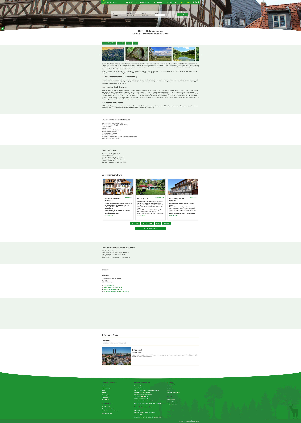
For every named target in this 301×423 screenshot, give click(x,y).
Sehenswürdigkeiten (109, 43)
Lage (135, 43)
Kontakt (181, 421)
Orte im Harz (186, 2)
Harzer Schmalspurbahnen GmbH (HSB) (143, 401)
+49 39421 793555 (109, 285)
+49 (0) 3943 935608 (172, 404)
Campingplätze (105, 395)
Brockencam (172, 2)
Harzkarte (169, 390)
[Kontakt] (196, 2)
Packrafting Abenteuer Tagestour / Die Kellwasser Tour (147, 417)
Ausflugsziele (145, 2)
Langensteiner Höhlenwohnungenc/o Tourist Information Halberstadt (143, 393)
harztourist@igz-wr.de (172, 401)
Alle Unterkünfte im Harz (151, 228)
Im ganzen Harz (117, 15)
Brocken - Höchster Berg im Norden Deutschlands (146, 390)
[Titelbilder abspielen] (2, 28)
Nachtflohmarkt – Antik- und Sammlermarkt (145, 412)
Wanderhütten (105, 399)
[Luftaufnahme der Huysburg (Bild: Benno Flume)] (113, 54)
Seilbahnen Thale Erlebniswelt (141, 396)
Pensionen (128, 197)
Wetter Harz (170, 388)
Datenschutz (195, 421)
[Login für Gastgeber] (198, 2)
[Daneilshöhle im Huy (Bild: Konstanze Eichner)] (136, 54)
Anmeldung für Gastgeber (173, 392)
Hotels (158, 223)
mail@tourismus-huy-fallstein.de (113, 287)
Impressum (188, 421)
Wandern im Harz (106, 406)
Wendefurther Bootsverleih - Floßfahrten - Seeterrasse (147, 403)
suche (183, 14)
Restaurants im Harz (107, 413)
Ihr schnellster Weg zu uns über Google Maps (116, 291)
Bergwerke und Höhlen (107, 408)
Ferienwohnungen (148, 223)
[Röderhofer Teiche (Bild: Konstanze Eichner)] (184, 54)
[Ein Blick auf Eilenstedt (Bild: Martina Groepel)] (160, 54)
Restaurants (159, 2)
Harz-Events (137, 410)
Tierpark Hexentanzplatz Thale (141, 398)
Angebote (121, 43)
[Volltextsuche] (193, 2)
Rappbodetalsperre (139, 388)
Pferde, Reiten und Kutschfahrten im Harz (112, 411)
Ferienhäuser (159, 197)
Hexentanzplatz (138, 385)
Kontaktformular (171, 399)
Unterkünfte (131, 2)
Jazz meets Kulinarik (139, 414)
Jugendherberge (106, 397)
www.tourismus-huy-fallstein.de (113, 289)
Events (129, 43)
